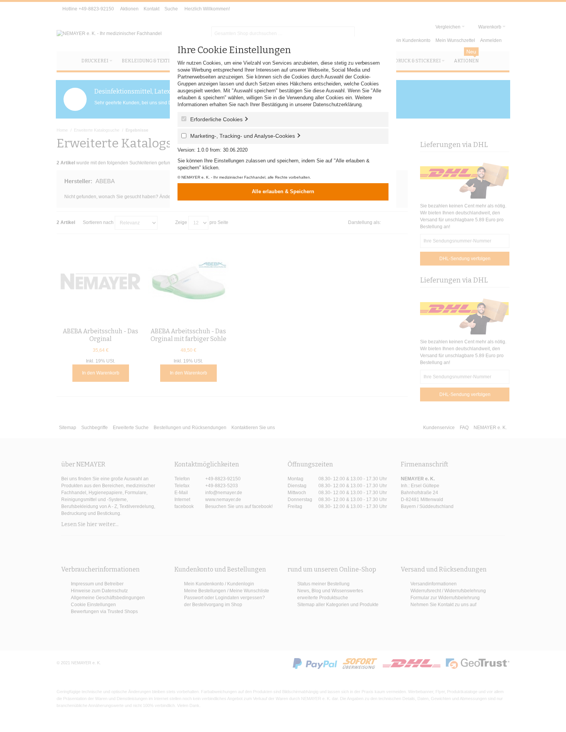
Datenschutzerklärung (337, 104)
